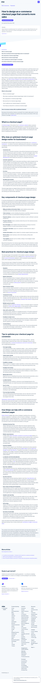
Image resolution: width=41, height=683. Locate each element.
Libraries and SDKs (24, 666)
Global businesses (24, 618)
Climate (13, 617)
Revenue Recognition (15, 639)
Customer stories (34, 609)
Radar (13, 638)
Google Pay (5, 450)
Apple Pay (33, 448)
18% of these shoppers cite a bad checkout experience (21, 79)
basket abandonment (23, 274)
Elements (13, 623)
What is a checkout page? (7, 51)
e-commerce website (23, 125)
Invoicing (13, 627)
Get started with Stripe (7, 20)
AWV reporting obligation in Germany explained (12, 556)
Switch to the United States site (20, 680)
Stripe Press (33, 636)
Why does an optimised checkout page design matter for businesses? (15, 53)
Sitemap (32, 624)
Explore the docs (24, 591)
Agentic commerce (24, 611)
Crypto (13, 620)
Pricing (13, 608)
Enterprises (23, 608)
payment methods (16, 304)
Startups (23, 609)
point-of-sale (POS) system (28, 256)
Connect (13, 618)
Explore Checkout (5, 593)
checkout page (6, 125)
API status (23, 663)
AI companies (23, 627)
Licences (33, 622)
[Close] (39, 677)
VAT (14, 461)
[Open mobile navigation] (39, 2)
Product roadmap (34, 631)
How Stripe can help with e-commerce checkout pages (12, 61)
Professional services (25, 642)
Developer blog (24, 669)
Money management (25, 623)
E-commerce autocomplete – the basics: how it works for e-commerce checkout (18, 555)
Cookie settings (34, 625)
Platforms (23, 624)
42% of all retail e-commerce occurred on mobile (21, 435)
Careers (32, 632)
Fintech (22, 630)
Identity (13, 626)
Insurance (23, 636)
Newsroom (33, 634)
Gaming (22, 632)
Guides (32, 608)
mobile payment (17, 282)
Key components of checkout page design (10, 55)
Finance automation (25, 617)
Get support (33, 641)
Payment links (14, 633)
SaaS (22, 626)
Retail (22, 645)
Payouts (13, 636)
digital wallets (18, 306)
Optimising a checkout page (8, 399)
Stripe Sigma (14, 641)
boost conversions (12, 292)
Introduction (4, 49)
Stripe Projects (24, 668)
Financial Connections (16, 624)
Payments (12, 5)
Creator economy (24, 629)
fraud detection (30, 478)
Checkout (13, 615)
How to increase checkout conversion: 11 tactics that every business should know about (20, 558)
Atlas (12, 609)
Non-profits (23, 640)
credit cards (11, 306)
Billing (13, 612)
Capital (13, 614)
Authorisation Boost (15, 611)
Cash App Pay (13, 450)
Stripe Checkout (5, 415)
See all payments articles (7, 551)
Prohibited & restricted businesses (33, 620)
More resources (5, 5)
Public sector (23, 643)
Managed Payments (15, 632)
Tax (12, 642)
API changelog (24, 665)
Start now (4, 578)
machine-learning (9, 469)
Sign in (32, 647)
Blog (32, 611)
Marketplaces (23, 621)
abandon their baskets (26, 299)
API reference (23, 662)
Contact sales (11, 578)
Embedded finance (24, 615)
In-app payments (24, 620)
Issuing (13, 629)
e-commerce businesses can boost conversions (21, 342)
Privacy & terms (34, 617)
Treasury (13, 645)
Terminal (13, 644)
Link (12, 630)
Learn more (4, 33)
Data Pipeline (14, 621)
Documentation (24, 660)
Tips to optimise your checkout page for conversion (12, 59)
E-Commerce (23, 614)
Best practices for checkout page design (10, 57)
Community (33, 612)
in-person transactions (9, 258)
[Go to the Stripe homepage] (3, 606)
